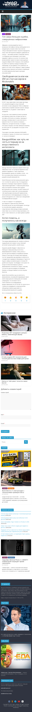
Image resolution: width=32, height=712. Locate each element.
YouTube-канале (8, 636)
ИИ (3, 34)
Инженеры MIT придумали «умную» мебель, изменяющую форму (14, 333)
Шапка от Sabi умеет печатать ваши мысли (14, 382)
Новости (8, 34)
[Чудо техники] (16, 2)
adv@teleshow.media (6, 693)
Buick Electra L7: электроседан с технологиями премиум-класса (13, 491)
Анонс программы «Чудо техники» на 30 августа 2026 (15, 522)
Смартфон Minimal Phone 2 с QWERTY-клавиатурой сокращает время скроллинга (15, 561)
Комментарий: (5, 392)
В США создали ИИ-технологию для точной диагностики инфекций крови (15, 358)
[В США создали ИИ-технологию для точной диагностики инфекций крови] (16, 340)
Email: (3, 423)
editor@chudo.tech (5, 688)
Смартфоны (11, 557)
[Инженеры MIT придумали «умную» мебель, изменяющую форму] (16, 316)
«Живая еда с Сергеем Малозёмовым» (11, 672)
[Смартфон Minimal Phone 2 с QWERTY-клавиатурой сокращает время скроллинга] (16, 540)
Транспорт (11, 488)
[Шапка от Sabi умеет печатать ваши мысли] (16, 365)
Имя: (2, 414)
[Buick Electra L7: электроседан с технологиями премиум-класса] (16, 471)
